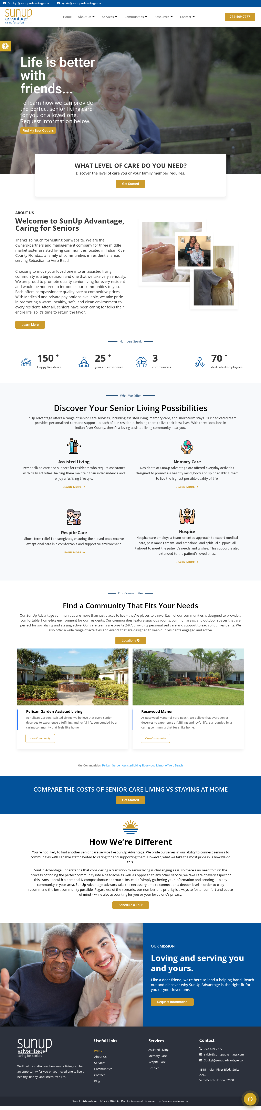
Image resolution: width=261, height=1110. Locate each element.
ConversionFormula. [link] (175, 1101)
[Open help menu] (250, 1099)
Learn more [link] (72, 487)
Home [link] (67, 17)
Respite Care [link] (157, 1062)
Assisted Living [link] (158, 1050)
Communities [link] (134, 17)
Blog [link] (97, 1081)
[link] (5, 46)
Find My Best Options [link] (38, 130)
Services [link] (108, 17)
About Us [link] (84, 17)
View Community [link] (40, 738)
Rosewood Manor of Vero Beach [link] (162, 765)
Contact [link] (185, 17)
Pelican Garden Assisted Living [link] (121, 765)
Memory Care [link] (157, 1056)
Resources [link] (162, 17)
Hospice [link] (153, 1068)
